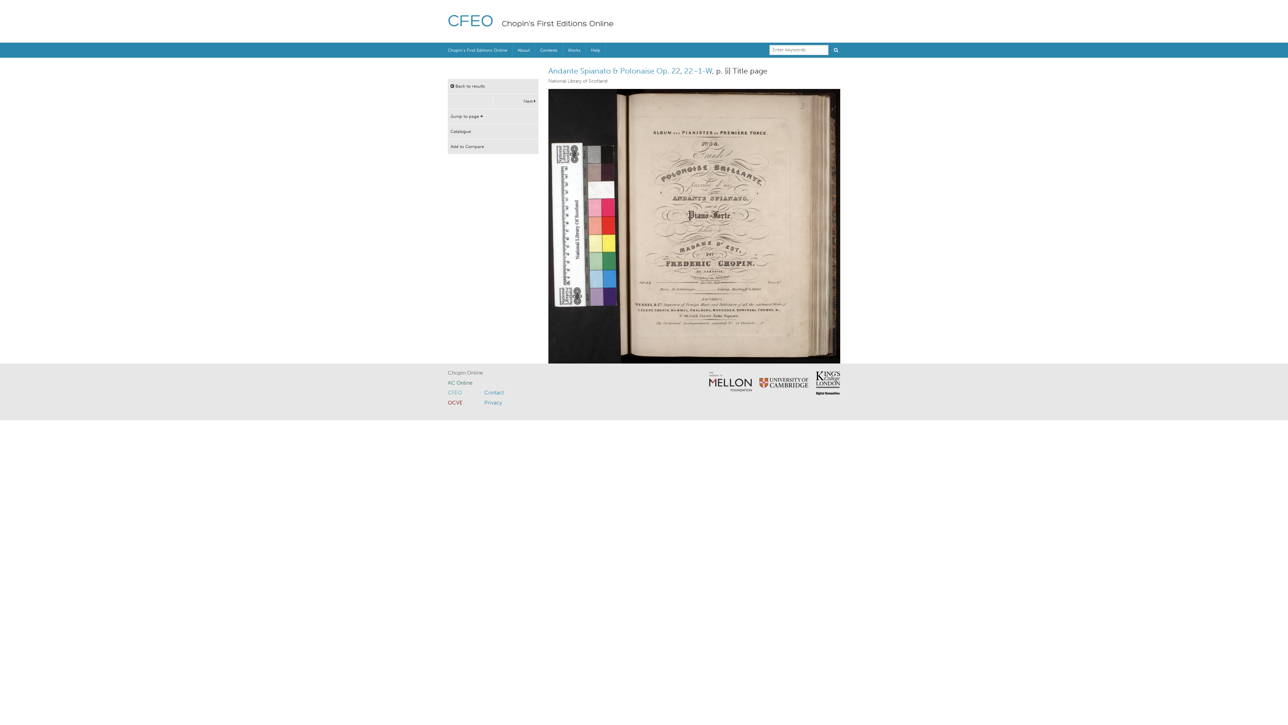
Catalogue (460, 131)
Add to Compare (467, 146)
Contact (494, 392)
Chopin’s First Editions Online (477, 50)
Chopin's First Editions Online (558, 24)
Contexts (548, 50)
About (524, 50)
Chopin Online (465, 373)
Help (595, 50)
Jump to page (465, 116)
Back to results (469, 86)
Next (529, 101)
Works (574, 50)
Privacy (493, 402)
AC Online (460, 383)
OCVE (455, 402)
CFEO (471, 22)
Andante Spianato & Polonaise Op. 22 (614, 71)
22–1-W (698, 71)
